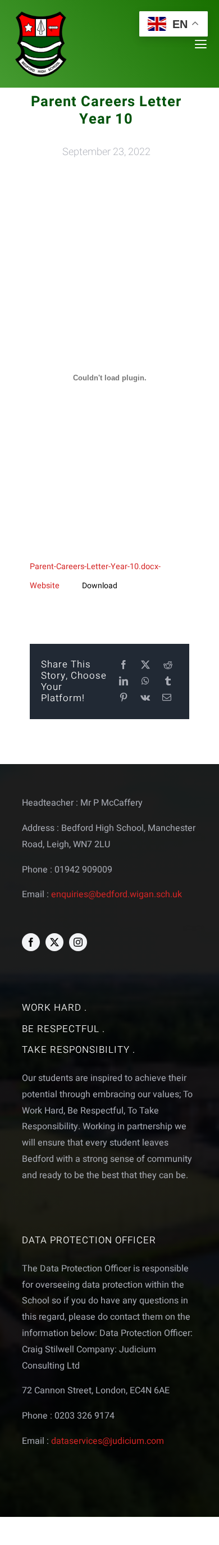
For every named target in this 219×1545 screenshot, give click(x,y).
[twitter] (54, 942)
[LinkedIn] (123, 682)
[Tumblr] (168, 682)
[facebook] (31, 942)
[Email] (167, 698)
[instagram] (78, 942)
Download (99, 586)
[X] (145, 665)
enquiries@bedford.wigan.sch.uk (116, 894)
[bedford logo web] (41, 13)
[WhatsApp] (145, 682)
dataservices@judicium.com (107, 1441)
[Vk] (145, 698)
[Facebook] (123, 665)
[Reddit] (168, 665)
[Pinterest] (123, 698)
